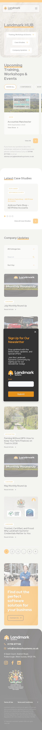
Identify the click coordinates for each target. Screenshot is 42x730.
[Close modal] (35, 332)
